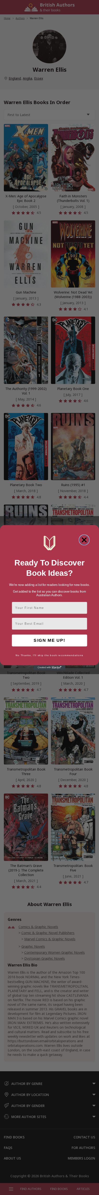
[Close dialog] (84, 540)
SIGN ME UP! (49, 640)
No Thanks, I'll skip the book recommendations (49, 655)
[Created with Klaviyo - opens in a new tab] (49, 667)
